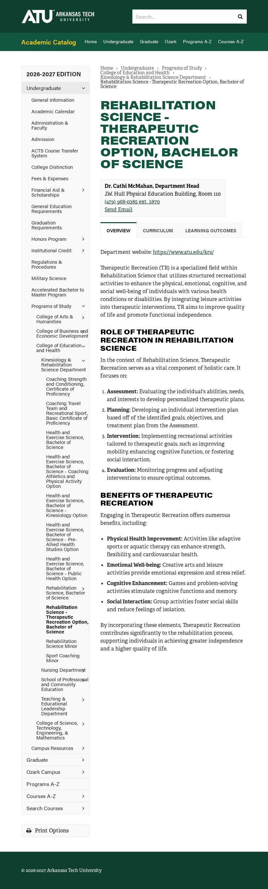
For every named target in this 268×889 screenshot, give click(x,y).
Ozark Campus (43, 771)
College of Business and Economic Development (62, 333)
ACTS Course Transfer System (54, 153)
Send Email (118, 209)
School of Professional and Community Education (65, 684)
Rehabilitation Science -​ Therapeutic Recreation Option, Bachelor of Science (67, 619)
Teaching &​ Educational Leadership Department (54, 706)
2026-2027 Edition (53, 74)
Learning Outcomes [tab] (210, 230)
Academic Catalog (48, 41)
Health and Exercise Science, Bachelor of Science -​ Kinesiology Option (66, 505)
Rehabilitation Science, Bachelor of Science (65, 592)
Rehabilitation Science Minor (61, 643)
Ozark (170, 41)
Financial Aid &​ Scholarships (48, 192)
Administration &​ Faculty (49, 125)
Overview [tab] (118, 230)
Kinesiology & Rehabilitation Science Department (153, 77)
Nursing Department (63, 669)
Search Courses (44, 808)
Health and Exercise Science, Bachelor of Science (65, 439)
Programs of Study (51, 305)
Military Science (48, 278)
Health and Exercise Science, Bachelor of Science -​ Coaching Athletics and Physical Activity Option (67, 471)
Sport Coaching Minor (63, 658)
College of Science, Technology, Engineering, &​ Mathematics (57, 730)
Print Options (51, 830)
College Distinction (52, 166)
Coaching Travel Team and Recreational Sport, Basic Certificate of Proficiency (67, 413)
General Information (52, 99)
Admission (42, 138)
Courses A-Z (230, 41)
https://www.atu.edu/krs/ (183, 252)
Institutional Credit (51, 250)
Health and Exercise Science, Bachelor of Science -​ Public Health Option (65, 568)
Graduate (149, 41)
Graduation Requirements (46, 225)
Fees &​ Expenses (49, 178)
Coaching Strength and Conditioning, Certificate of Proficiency (66, 386)
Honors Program (49, 238)
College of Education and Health (58, 347)
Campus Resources (52, 747)
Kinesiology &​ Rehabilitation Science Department (63, 364)
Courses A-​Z (41, 796)
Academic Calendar (53, 111)
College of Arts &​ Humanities (54, 319)
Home (91, 41)
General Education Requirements (51, 208)
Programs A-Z (197, 41)
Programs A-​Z (42, 784)
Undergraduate (118, 41)
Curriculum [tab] (158, 230)
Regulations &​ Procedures (46, 264)
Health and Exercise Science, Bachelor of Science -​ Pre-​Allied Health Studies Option (65, 536)
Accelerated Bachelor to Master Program (57, 292)
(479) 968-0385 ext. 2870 (132, 201)
